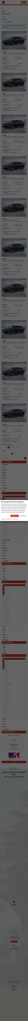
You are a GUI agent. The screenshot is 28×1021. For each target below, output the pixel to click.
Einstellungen (23, 515)
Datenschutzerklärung (6, 519)
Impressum (15, 519)
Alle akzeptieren (14, 515)
